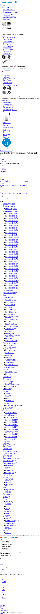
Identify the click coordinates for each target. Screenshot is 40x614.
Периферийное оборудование (9, 469)
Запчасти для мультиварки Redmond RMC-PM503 (11, 230)
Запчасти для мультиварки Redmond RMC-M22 (11, 246)
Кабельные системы (7, 483)
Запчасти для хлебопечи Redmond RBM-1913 (11, 426)
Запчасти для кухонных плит (9, 307)
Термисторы (6, 390)
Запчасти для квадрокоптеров (7, 379)
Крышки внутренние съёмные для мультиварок (9, 203)
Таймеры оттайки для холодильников (10, 367)
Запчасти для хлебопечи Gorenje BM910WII (11, 437)
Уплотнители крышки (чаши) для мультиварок (11, 208)
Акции (3, 586)
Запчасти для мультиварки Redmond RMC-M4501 (11, 219)
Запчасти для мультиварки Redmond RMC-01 (11, 243)
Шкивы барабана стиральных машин (10, 339)
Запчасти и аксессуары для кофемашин (10, 314)
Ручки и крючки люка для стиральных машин (11, 341)
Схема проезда (2, 606)
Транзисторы (6, 391)
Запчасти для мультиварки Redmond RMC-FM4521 (12, 254)
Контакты (3, 579)
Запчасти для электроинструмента (8, 381)
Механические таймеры (8, 500)
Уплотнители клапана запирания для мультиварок (11, 207)
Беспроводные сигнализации (9, 465)
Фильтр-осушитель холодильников (9, 362)
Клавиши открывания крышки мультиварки (9, 205)
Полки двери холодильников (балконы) (10, 354)
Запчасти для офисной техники (7, 342)
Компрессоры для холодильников (9, 353)
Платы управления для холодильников (10, 363)
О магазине (3, 578)
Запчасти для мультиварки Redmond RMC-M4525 (11, 227)
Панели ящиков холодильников (9, 356)
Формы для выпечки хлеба (7, 446)
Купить (1, 184)
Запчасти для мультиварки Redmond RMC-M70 (11, 279)
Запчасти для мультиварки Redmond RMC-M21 (11, 216)
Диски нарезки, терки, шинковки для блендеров (9, 453)
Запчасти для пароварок (8, 321)
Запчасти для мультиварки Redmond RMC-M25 (11, 215)
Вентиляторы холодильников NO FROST (10, 359)
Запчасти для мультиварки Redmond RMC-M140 (11, 240)
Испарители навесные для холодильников (10, 360)
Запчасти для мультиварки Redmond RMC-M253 (11, 259)
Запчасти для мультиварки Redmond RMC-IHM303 (12, 242)
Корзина (1, 4)
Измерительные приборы (8, 491)
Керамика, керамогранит (6, 496)
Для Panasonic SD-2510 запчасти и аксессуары (11, 413)
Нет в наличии (2, 159)
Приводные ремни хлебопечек (7, 442)
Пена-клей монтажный (6, 498)
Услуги (3, 587)
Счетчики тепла (7, 527)
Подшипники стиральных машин (9, 329)
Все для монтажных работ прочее (9, 478)
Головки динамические (8, 393)
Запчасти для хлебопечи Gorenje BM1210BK (11, 436)
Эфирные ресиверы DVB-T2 (9, 512)
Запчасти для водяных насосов (7, 409)
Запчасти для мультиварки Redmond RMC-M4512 (11, 224)
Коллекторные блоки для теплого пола (10, 524)
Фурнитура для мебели (6, 529)
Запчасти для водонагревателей (7, 348)
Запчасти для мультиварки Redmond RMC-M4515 (11, 226)
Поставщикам (4, 581)
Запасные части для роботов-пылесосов (10, 303)
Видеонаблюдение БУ (8, 519)
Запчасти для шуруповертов (8, 383)
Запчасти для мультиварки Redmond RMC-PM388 (11, 282)
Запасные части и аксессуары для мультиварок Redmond (10, 211)
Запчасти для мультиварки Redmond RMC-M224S (11, 249)
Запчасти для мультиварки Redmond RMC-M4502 (11, 221)
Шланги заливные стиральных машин (10, 327)
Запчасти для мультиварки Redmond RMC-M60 (11, 281)
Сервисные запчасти (4, 298)
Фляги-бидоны (5, 499)
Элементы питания (7, 513)
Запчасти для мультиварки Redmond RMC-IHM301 (12, 239)
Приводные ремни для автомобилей (10, 375)
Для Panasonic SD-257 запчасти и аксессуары (11, 417)
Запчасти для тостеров (8, 318)
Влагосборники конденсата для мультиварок (9, 204)
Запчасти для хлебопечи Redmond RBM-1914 (11, 427)
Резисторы (6, 399)
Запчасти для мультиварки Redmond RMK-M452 (11, 288)
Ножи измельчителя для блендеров (8, 461)
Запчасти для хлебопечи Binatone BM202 (10, 435)
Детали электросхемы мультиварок (8, 290)
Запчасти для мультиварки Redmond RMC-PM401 (11, 268)
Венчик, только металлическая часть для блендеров (10, 452)
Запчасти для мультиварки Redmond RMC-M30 (11, 274)
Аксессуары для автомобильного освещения (11, 372)
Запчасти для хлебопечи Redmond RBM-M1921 (11, 434)
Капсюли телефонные (8, 395)
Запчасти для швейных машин (7, 380)
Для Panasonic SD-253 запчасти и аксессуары (11, 414)
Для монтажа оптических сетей (9, 479)
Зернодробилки (7, 488)
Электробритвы (7, 510)
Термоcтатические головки (8, 528)
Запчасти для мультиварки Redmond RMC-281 (11, 231)
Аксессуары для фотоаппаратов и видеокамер (11, 300)
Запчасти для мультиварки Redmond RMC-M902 (11, 270)
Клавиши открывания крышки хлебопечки (9, 450)
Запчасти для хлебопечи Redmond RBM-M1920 (11, 433)
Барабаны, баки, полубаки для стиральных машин (11, 334)
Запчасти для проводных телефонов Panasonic (11, 347)
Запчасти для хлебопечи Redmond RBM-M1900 (11, 419)
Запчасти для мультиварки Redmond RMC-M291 (11, 278)
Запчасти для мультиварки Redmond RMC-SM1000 (12, 280)
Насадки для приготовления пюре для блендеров (10, 460)
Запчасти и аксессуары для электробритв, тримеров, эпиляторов (13, 405)
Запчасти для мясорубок (8, 306)
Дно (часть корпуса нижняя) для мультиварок (9, 293)
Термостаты (6, 402)
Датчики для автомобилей (8, 371)
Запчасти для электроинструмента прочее (10, 386)
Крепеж (6, 485)
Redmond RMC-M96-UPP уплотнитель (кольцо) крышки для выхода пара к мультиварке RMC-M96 (13, 185)
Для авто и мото (5, 516)
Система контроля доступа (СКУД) (9, 470)
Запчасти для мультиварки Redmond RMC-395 (11, 236)
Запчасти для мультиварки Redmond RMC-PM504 (11, 271)
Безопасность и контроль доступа (7, 464)
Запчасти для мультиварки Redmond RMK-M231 (11, 286)
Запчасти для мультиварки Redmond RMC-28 (11, 250)
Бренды (3, 588)
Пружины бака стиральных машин (9, 325)
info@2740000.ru (2, 605)
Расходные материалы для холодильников (10, 361)
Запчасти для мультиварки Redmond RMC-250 (11, 233)
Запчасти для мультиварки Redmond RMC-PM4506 (12, 269)
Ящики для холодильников (8, 355)
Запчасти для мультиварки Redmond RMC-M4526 (11, 228)
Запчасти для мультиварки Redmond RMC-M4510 (11, 223)
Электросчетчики (7, 505)
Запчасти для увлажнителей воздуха (10, 388)
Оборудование (5, 487)
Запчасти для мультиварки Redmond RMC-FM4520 (12, 253)
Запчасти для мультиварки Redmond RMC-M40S (11, 264)
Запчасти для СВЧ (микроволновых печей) (10, 309)
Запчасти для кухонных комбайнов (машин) (11, 312)
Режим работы (2, 608)
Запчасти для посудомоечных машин (10, 310)
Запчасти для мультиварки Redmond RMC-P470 (11, 275)
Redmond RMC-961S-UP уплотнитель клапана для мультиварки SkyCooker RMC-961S (11, 173)
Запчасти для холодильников (7, 352)
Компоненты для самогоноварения (8, 493)
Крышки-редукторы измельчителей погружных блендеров (11, 462)
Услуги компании (2, 609)
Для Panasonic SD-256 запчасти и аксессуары (11, 416)
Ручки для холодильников (8, 357)
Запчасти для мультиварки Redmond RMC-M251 (11, 257)
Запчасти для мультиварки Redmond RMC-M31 (11, 261)
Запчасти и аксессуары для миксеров (10, 313)
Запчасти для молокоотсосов (9, 407)
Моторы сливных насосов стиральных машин (11, 324)
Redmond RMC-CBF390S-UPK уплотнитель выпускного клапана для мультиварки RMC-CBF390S (13, 193)
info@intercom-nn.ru (7, 70)
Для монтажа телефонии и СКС (9, 482)
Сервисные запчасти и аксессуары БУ (10, 522)
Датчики (6, 394)
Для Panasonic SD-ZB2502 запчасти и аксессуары (11, 418)
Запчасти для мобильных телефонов (10, 302)
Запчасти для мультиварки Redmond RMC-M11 (11, 232)
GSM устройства (7, 490)
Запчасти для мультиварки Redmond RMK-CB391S (12, 284)
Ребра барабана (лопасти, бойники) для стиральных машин (13, 337)
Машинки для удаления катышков (9, 514)
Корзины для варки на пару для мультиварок (9, 206)
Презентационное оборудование (9, 489)
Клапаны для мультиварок (6, 295)
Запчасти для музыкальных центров (10, 305)
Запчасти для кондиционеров (9, 387)
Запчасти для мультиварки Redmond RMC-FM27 (11, 260)
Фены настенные (7, 508)
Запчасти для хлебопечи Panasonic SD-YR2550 (11, 440)
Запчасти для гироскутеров (7, 377)
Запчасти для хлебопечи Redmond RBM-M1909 (11, 429)
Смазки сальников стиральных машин (10, 333)
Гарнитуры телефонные (8, 474)
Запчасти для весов (6, 369)
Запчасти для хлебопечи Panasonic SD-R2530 (11, 439)
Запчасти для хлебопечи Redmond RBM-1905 (11, 421)
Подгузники (6, 486)
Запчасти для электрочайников (9, 315)
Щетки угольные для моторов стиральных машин (11, 326)
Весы (5, 506)
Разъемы (6, 481)
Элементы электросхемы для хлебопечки (8, 447)
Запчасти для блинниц (8, 317)
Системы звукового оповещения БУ (10, 521)
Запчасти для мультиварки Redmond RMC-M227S (11, 252)
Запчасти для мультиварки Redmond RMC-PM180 (11, 214)
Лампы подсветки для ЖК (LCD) (9, 400)
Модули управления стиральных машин (10, 332)
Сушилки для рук (7, 507)
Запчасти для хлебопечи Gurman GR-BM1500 (11, 432)
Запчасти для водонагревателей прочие (10, 350)
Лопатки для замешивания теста (7, 441)
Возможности (4, 594)
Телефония (6, 476)
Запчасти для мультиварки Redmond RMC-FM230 (11, 244)
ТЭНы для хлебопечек (6, 445)
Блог (2, 591)
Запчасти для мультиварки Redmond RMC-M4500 (11, 218)
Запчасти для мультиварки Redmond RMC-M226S (11, 251)
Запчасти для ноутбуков (8, 344)
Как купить (2, 569)
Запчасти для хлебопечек (5, 410)
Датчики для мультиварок (6, 291)
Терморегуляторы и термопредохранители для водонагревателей (13, 351)
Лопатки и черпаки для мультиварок (8, 297)
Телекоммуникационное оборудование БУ (10, 523)
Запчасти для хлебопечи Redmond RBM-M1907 (11, 422)
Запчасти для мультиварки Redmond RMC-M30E (11, 276)
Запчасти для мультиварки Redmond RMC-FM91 (11, 263)
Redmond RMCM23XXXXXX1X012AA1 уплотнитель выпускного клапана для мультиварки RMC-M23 (14, 181)
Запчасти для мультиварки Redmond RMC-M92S (11, 229)
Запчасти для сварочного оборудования (8, 378)
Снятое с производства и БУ (7, 517)
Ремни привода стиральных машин (9, 323)
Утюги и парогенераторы (8, 501)
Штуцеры (4, 495)
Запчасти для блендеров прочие (7, 456)
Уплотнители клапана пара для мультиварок (11, 209)
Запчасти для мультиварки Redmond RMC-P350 (11, 273)
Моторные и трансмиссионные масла (10, 373)
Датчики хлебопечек (6, 443)
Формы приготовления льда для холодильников (11, 365)
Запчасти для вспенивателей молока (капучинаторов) (12, 316)
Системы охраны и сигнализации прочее (10, 472)
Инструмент (6, 532)
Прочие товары (5, 530)
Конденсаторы (7, 392)
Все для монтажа (5, 477)
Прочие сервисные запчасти (7, 389)
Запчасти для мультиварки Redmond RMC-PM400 (11, 267)
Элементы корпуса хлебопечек (7, 448)
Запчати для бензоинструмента (7, 408)
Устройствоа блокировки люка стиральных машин (12, 328)
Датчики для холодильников (9, 364)
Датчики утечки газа (8, 467)
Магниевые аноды (7, 349)
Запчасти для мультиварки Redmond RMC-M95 (11, 277)
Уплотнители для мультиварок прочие (10, 210)
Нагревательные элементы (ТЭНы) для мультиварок (10, 292)
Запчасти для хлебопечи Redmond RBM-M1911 (11, 423)
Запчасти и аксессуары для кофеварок (10, 308)
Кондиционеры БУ (7, 518)
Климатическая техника (8, 503)
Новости (3, 580)
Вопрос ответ (3, 590)
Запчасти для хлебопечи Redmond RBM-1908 (11, 424)
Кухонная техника (7, 515)
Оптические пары (7, 403)
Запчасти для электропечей (8, 320)
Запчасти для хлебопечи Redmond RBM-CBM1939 (11, 428)
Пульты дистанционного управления (10, 304)
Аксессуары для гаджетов (8, 504)
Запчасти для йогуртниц (8, 311)
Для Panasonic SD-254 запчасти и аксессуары (11, 415)
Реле (5, 397)
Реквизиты (1, 607)
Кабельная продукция (8, 480)
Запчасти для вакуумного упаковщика (8, 368)
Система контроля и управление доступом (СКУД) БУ (12, 520)
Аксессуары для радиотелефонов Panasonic (10, 343)
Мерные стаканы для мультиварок (8, 294)
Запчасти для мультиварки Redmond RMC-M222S (11, 247)
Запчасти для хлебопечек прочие (7, 449)
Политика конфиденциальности (4, 610)
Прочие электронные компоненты (9, 401)
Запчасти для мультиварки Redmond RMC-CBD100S (12, 235)
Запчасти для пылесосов (8, 299)
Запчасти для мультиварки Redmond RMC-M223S (11, 248)
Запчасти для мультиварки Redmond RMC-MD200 (11, 272)
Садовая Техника (5, 497)
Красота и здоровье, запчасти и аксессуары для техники (10, 404)
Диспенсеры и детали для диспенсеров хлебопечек (10, 451)
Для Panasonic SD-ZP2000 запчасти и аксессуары (11, 431)
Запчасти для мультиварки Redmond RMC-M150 (11, 241)
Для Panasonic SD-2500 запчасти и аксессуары (11, 411)
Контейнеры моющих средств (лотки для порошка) (12, 340)
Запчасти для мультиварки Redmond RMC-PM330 (11, 265)
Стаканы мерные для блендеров (7, 459)
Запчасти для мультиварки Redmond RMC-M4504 (11, 212)
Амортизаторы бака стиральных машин (10, 330)
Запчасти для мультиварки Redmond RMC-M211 (11, 217)
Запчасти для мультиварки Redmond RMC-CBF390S (12, 237)
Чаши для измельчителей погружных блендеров (9, 463)
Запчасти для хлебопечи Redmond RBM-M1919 (11, 425)
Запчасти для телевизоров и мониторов (10, 301)
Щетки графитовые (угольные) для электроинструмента (12, 384)
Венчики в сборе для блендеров (7, 455)
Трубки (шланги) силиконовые (7, 494)
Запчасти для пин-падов (8, 346)
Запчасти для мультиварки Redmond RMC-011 (11, 245)
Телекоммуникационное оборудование (8, 473)
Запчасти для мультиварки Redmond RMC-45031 (11, 256)
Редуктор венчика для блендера (7, 454)
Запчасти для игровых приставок (7, 376)
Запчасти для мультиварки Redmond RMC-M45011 (11, 220)
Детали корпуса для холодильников (9, 366)
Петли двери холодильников (9, 358)
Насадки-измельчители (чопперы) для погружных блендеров (11, 458)
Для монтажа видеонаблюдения (9, 484)
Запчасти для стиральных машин (7, 322)
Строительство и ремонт (6, 531)
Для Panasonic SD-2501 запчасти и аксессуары (11, 412)
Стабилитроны (7, 396)
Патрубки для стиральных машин (9, 336)
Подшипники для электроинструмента (10, 385)
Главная (3, 585)
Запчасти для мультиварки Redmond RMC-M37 (11, 283)
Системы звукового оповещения (9, 471)
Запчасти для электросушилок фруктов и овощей (11, 319)
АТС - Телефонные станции (8, 475)
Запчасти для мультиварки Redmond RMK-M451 (11, 287)
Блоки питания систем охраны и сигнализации (11, 466)
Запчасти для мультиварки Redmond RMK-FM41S (11, 285)
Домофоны (6, 468)
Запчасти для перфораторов (8, 382)
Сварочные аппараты (8, 533)
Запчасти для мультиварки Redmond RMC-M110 (11, 234)
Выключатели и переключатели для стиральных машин (12, 335)
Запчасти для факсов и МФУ (9, 345)
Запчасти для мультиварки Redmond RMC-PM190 (11, 213)
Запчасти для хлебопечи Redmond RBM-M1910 (11, 430)
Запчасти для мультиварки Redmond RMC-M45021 (11, 222)
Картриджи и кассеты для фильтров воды (10, 525)
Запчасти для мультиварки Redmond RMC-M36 (11, 258)
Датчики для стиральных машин (9, 331)
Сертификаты (4, 582)
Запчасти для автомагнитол (8, 374)
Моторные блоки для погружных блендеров (9, 457)
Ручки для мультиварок (6, 296)
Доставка (3, 589)
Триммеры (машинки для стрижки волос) (10, 502)
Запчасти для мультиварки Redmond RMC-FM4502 (12, 262)
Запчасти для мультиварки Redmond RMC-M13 (11, 238)
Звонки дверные (7, 509)
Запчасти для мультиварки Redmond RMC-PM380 (11, 266)
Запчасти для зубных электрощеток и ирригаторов (12, 406)
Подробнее (1, 560)
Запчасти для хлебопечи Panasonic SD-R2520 (11, 438)
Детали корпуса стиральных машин (9, 338)
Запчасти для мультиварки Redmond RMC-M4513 (11, 225)
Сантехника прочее (7, 526)
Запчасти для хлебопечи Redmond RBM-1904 (11, 420)
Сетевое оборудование (8, 492)
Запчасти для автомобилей (7, 370)
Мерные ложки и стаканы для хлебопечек (9, 444)
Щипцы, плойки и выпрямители (9, 511)
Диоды (6, 398)
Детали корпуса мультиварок (7, 289)
